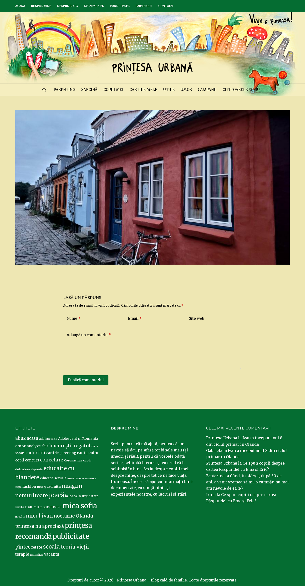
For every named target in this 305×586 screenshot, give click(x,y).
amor (20, 446)
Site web (196, 318)
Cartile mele (143, 89)
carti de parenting (61, 453)
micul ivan (39, 516)
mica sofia (79, 505)
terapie (22, 554)
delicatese (22, 469)
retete (36, 547)
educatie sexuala (53, 478)
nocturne (64, 516)
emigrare (74, 478)
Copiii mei (113, 89)
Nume (74, 318)
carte (30, 452)
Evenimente (94, 6)
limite (19, 507)
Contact (165, 6)
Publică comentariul (86, 380)
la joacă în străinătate (81, 496)
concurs (32, 460)
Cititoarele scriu (241, 89)
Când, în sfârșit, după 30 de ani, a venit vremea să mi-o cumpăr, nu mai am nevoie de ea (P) (247, 482)
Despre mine (41, 6)
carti (40, 452)
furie (40, 486)
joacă (56, 495)
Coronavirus (73, 460)
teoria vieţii (75, 547)
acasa (32, 438)
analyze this (38, 446)
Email (135, 318)
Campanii (207, 89)
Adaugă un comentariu (89, 335)
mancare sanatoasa (43, 506)
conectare (51, 460)
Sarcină (89, 89)
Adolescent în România (78, 438)
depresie (37, 469)
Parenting (64, 89)
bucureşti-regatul (70, 446)
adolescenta (48, 438)
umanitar (36, 554)
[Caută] (44, 90)
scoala (51, 546)
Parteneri (144, 6)
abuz (20, 438)
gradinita (52, 486)
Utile (169, 89)
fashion (29, 486)
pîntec (22, 547)
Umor (186, 89)
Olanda (84, 516)
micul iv (20, 516)
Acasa (20, 6)
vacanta (51, 554)
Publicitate (120, 6)
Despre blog (67, 6)
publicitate (71, 536)
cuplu (87, 460)
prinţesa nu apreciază (39, 526)
